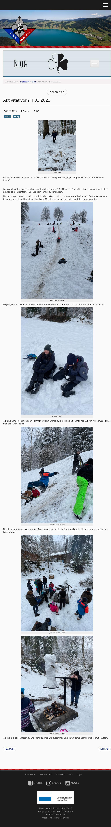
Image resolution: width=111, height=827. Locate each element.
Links (70, 774)
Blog (34, 81)
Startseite (24, 81)
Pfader (7, 116)
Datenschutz (46, 774)
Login (79, 774)
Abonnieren (57, 92)
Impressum (30, 774)
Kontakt (60, 774)
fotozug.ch (60, 814)
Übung (16, 116)
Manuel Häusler (61, 817)
